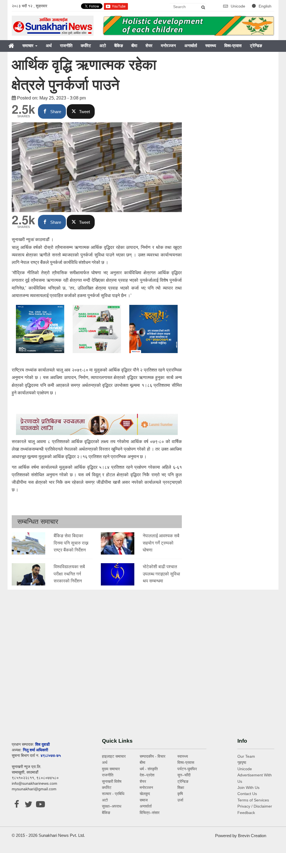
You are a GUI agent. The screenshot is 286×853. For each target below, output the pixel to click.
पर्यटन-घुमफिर (187, 769)
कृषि (180, 793)
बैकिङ (118, 45)
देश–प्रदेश (147, 775)
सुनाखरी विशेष (111, 781)
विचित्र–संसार (149, 812)
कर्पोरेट (86, 45)
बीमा (134, 45)
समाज (144, 800)
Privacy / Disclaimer (254, 806)
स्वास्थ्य (210, 45)
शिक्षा (180, 787)
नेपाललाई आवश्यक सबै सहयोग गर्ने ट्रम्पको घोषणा (161, 542)
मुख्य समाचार (111, 769)
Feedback (246, 812)
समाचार (28, 45)
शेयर (149, 45)
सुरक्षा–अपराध (111, 806)
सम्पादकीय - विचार (152, 756)
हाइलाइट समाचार (114, 756)
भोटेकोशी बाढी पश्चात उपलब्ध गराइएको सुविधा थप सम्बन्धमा (161, 573)
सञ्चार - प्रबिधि (113, 793)
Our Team (246, 756)
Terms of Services (253, 800)
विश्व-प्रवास (233, 45)
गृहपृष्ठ (241, 762)
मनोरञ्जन (168, 45)
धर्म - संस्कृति (149, 769)
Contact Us (247, 793)
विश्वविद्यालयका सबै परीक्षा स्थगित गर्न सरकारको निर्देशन (69, 573)
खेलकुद (145, 793)
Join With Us (248, 787)
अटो (102, 45)
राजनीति (66, 45)
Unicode (238, 6)
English (265, 6)
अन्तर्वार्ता (190, 45)
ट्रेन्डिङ (256, 45)
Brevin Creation (252, 835)
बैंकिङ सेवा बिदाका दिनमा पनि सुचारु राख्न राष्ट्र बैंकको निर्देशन (71, 542)
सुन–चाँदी (183, 775)
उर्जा (180, 800)
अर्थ (49, 45)
